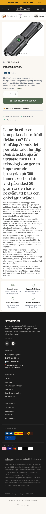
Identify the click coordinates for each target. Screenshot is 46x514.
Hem (4, 62)
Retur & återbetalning (12, 393)
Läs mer (19, 88)
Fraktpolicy (9, 389)
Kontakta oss (9, 408)
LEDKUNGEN (18, 500)
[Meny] (2, 8)
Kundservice (9, 411)
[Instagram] (7, 343)
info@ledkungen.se (14, 354)
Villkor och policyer (23, 505)
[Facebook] (13, 343)
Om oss (7, 379)
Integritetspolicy (11, 386)
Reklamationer (10, 396)
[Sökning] (7, 8)
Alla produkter (10, 418)
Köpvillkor (8, 382)
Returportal (9, 415)
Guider (19, 386)
